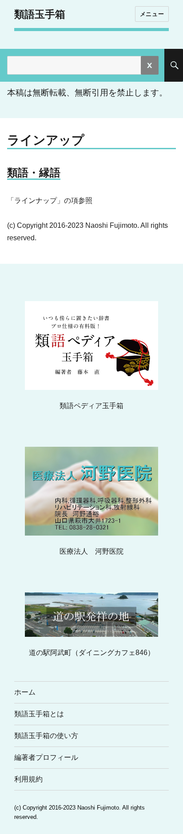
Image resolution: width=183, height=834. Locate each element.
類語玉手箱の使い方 (46, 735)
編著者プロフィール (46, 757)
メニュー (152, 13)
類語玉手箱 (39, 14)
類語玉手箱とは (39, 714)
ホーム (25, 692)
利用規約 (28, 779)
